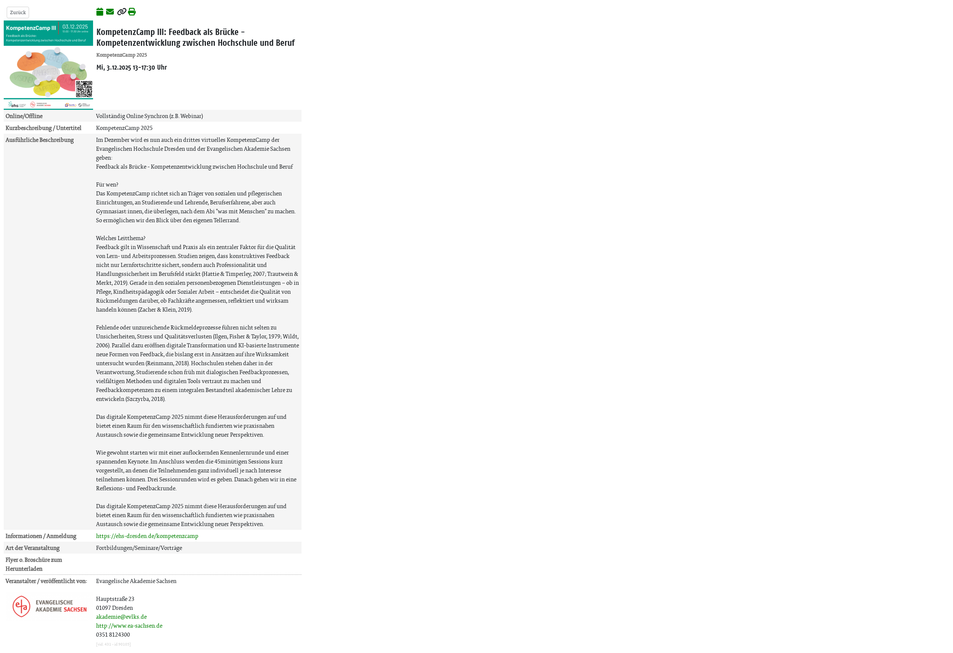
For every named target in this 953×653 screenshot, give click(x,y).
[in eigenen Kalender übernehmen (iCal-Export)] (99, 12)
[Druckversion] (132, 12)
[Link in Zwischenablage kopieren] (122, 12)
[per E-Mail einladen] (110, 12)
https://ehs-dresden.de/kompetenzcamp (147, 536)
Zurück (18, 12)
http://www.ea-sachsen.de (129, 626)
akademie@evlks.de (121, 617)
